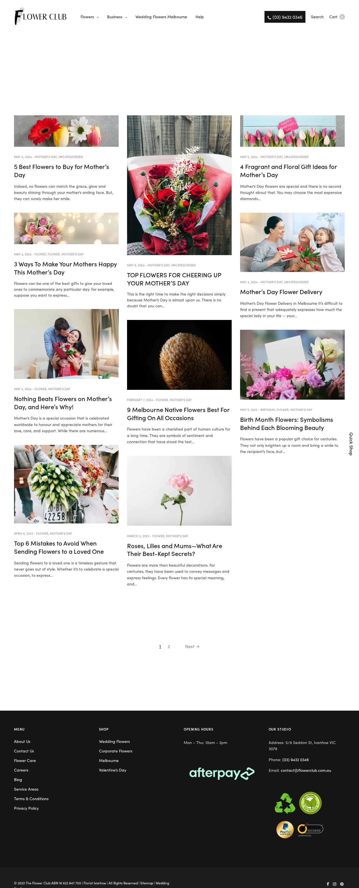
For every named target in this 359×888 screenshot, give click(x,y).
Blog (18, 779)
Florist (40, 254)
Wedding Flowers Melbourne (161, 16)
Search (317, 16)
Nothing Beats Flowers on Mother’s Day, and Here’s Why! (63, 402)
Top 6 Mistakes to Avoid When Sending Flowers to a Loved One (59, 547)
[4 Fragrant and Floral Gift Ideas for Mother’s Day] (292, 131)
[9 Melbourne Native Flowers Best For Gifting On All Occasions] (179, 355)
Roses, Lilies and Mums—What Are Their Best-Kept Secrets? (174, 549)
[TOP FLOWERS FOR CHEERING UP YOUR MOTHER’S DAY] (179, 185)
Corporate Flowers (115, 751)
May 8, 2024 (23, 156)
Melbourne (109, 760)
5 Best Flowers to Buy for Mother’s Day (61, 170)
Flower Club (41, 882)
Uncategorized (70, 156)
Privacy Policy (26, 808)
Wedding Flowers (114, 741)
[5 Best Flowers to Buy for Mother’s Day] (66, 131)
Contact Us (24, 751)
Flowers (87, 16)
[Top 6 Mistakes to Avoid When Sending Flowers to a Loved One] (66, 484)
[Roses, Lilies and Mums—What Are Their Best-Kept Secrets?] (179, 491)
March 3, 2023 (138, 536)
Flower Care (25, 760)
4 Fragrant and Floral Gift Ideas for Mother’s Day (288, 170)
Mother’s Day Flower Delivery (281, 291)
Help (199, 16)
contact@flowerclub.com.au (306, 770)
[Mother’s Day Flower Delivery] (292, 242)
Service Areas (26, 789)
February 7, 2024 (140, 399)
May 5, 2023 (248, 409)
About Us (22, 741)
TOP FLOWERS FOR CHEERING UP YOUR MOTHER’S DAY (174, 278)
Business (114, 16)
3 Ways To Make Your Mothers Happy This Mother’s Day (65, 267)
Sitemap (146, 882)
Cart (336, 16)
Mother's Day (46, 156)
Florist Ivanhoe (95, 882)
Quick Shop (352, 444)
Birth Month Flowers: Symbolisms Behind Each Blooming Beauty (286, 423)
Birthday (268, 409)
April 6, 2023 (23, 533)
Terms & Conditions (31, 798)
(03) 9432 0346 (295, 759)
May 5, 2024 (248, 156)
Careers (21, 770)
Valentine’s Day (112, 770)
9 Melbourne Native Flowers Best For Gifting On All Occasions (178, 413)
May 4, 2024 (22, 254)
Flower (54, 254)
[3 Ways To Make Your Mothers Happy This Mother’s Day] (66, 228)
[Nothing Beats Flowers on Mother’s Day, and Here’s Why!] (66, 344)
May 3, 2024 (22, 388)
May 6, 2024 (135, 265)
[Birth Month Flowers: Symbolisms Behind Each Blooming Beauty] (292, 365)
